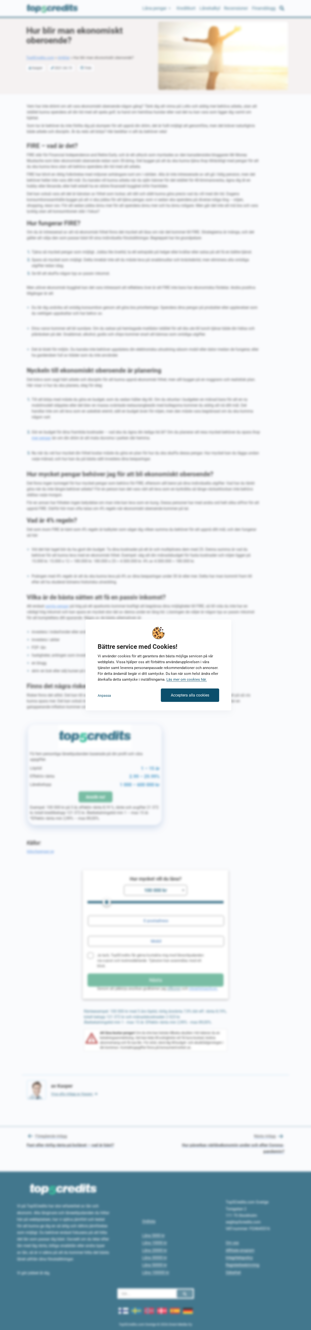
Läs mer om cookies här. (186, 679)
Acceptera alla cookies (190, 695)
